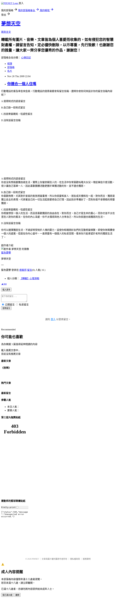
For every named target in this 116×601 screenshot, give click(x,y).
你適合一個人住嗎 (21, 84)
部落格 (10, 67)
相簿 (9, 63)
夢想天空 (11, 23)
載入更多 (6, 290)
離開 (17, 595)
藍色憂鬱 (6, 252)
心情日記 (26, 57)
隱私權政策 (75, 559)
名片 (9, 71)
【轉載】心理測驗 (29, 278)
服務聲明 (87, 559)
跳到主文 (6, 32)
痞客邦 (23, 270)
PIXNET (35, 559)
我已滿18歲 (7, 595)
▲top (4, 284)
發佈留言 (6, 308)
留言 (29, 270)
